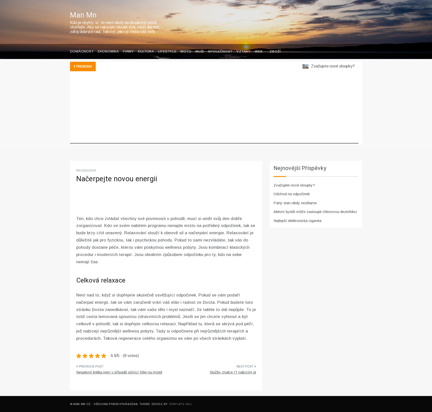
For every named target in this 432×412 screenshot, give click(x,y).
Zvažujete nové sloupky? (328, 66)
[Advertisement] (214, 109)
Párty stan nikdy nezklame (295, 203)
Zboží (275, 51)
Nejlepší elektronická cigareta (298, 220)
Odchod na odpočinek (292, 194)
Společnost (220, 51)
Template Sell (180, 404)
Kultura (146, 51)
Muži (200, 51)
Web (258, 51)
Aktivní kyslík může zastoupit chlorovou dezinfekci (315, 212)
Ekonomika (108, 51)
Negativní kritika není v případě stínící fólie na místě (119, 372)
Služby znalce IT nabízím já (233, 372)
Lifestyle (167, 51)
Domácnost (82, 51)
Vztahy (243, 51)
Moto (186, 51)
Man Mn (83, 15)
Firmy (128, 51)
